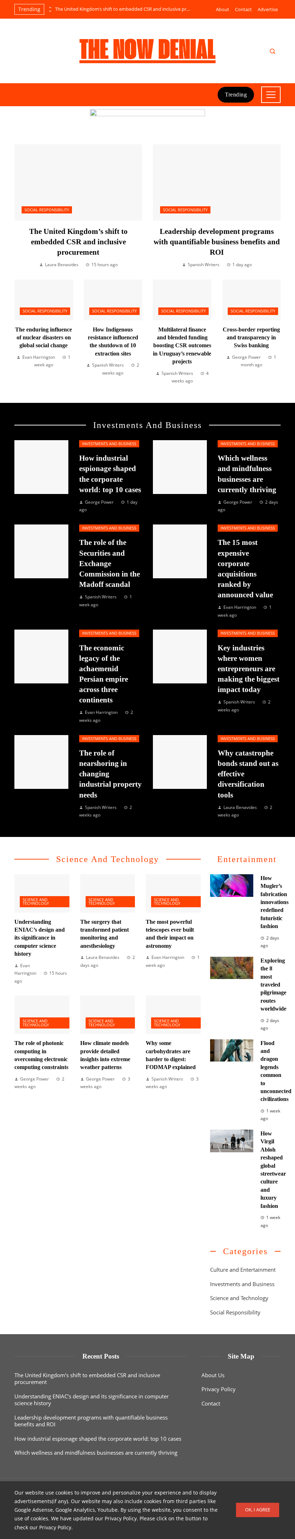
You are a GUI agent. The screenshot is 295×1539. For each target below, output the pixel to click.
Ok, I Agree (257, 1509)
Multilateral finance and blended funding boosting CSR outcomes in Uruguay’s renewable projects (182, 345)
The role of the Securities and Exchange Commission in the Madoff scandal (109, 563)
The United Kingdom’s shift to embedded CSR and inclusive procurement (123, 9)
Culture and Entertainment (243, 1269)
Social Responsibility (46, 209)
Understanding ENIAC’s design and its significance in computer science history (39, 938)
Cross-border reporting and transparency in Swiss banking (251, 337)
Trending (236, 94)
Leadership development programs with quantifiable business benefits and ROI (217, 241)
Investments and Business (109, 443)
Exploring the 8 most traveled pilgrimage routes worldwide (273, 984)
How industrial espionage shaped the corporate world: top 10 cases (97, 1438)
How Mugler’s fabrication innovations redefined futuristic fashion (274, 902)
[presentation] (49, 7)
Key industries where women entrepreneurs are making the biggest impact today (249, 668)
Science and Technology (36, 901)
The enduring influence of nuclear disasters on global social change (43, 337)
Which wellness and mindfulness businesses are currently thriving (95, 1452)
